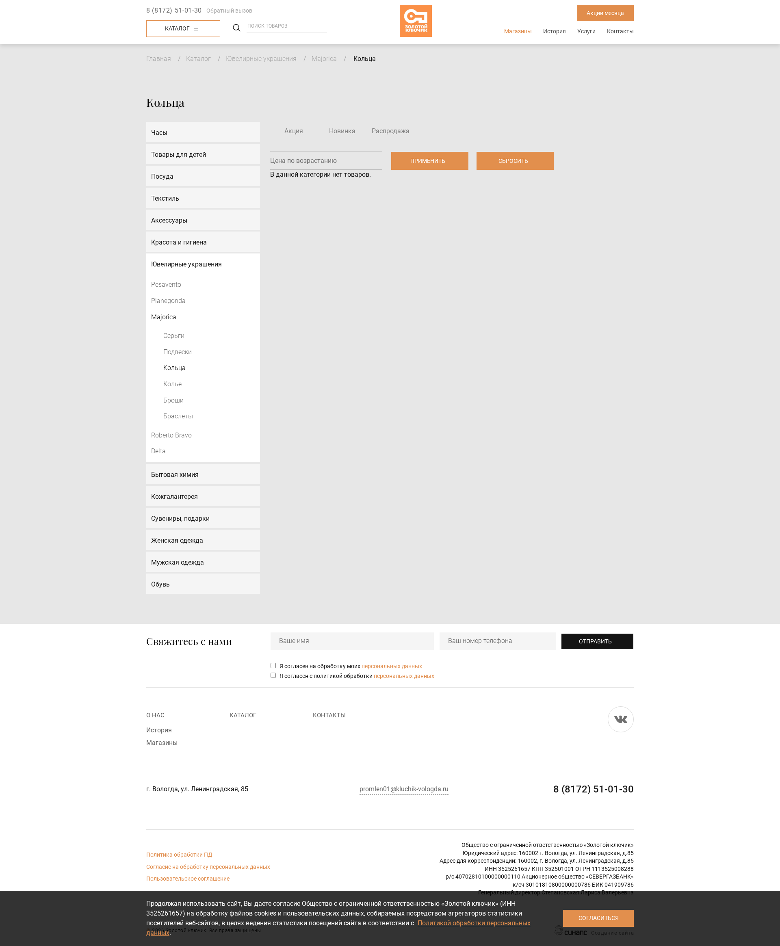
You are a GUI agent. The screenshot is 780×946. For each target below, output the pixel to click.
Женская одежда (177, 540)
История (554, 31)
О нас (155, 715)
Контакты (620, 31)
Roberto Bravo (171, 435)
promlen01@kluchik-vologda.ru (404, 789)
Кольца (174, 368)
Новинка (342, 131)
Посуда (162, 176)
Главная (158, 59)
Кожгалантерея (174, 496)
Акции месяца (605, 13)
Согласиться (598, 918)
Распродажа (391, 131)
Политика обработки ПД (179, 854)
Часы (159, 132)
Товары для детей (178, 154)
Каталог (177, 28)
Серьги (173, 336)
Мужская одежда (177, 562)
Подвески (177, 352)
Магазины (518, 31)
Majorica (324, 59)
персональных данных (392, 666)
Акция (293, 131)
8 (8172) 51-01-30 (174, 10)
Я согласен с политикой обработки (357, 676)
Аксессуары (169, 220)
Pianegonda (168, 301)
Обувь (160, 584)
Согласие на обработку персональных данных (208, 867)
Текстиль (165, 198)
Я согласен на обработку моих (351, 666)
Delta (158, 451)
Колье (172, 384)
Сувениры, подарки (180, 518)
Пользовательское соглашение (188, 878)
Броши (173, 400)
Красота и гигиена (179, 242)
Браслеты (178, 416)
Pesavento (166, 284)
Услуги (586, 31)
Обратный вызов (229, 10)
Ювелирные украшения (261, 59)
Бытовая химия (175, 474)
